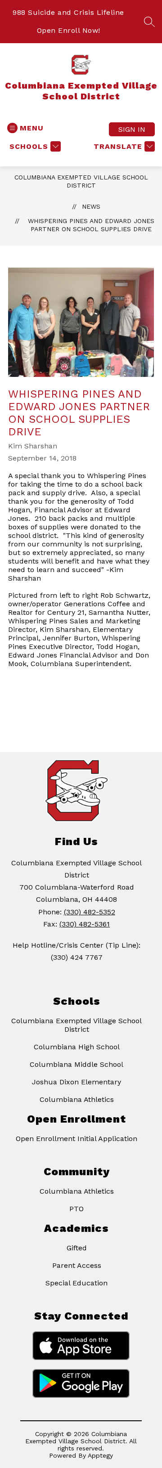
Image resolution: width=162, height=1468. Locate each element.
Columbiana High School (77, 1047)
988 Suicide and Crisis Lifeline (68, 12)
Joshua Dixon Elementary (76, 1082)
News (91, 206)
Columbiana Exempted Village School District (76, 1025)
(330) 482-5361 (84, 924)
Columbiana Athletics (77, 1099)
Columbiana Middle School (76, 1064)
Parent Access (76, 1265)
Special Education (76, 1283)
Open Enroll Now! (68, 30)
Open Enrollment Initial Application (76, 1138)
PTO (76, 1208)
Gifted (77, 1248)
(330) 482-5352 (89, 912)
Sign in (131, 129)
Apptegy (100, 1455)
